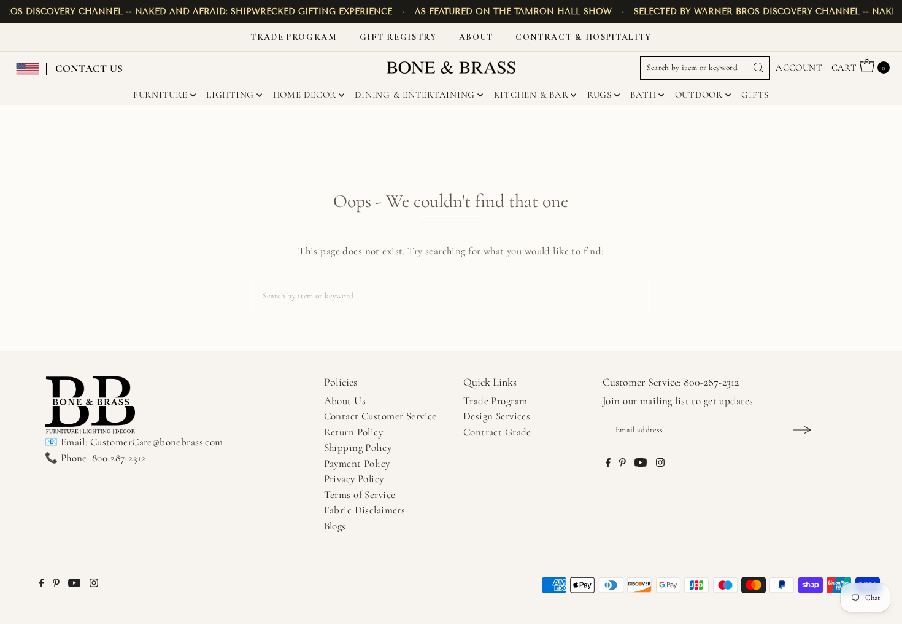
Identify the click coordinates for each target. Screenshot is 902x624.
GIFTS (755, 94)
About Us (345, 400)
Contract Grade (497, 432)
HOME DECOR (305, 94)
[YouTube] (640, 463)
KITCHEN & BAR (531, 94)
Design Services (496, 416)
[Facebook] (608, 463)
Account (799, 67)
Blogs (335, 526)
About (476, 37)
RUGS (599, 94)
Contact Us (89, 68)
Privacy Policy (354, 478)
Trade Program (293, 37)
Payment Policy (357, 463)
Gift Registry (398, 37)
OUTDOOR (699, 94)
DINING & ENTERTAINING (415, 94)
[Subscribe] (802, 430)
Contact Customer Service (380, 416)
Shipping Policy (357, 447)
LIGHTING (230, 94)
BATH (643, 94)
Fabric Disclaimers (365, 510)
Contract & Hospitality (583, 37)
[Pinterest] (622, 463)
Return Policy (354, 432)
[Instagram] (660, 463)
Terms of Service (360, 494)
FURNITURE (160, 94)
